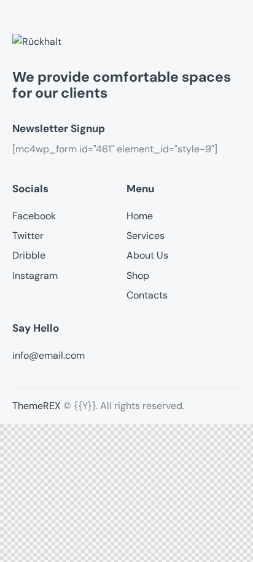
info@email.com (48, 355)
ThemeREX (36, 405)
